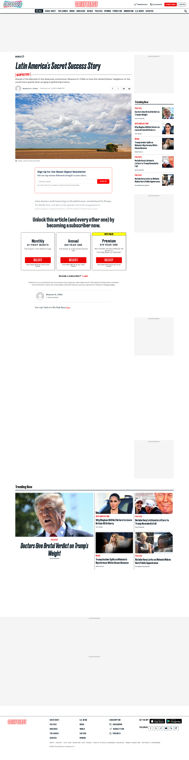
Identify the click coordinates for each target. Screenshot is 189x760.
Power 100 (117, 11)
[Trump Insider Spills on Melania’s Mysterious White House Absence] (168, 149)
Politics (98, 11)
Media (72, 11)
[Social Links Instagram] (161, 728)
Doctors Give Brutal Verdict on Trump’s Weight (54, 549)
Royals (90, 11)
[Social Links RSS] (171, 728)
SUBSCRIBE (170, 4)
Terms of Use (65, 185)
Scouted (149, 11)
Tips (65, 742)
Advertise (77, 742)
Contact (59, 742)
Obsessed (80, 11)
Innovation (128, 11)
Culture (83, 733)
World (82, 729)
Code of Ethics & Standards (104, 742)
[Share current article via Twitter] (118, 88)
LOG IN (182, 4)
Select (37, 260)
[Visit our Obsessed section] (21, 4)
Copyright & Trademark (151, 742)
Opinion (107, 11)
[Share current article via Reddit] (129, 88)
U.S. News (139, 11)
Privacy (89, 742)
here (68, 307)
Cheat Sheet (50, 11)
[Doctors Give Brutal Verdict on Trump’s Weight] (168, 118)
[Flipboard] (176, 728)
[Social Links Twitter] (156, 728)
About (52, 742)
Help (83, 742)
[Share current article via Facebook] (112, 88)
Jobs (69, 742)
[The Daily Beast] (86, 4)
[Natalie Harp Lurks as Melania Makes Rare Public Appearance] (168, 185)
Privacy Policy (75, 185)
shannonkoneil (53, 297)
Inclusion (120, 742)
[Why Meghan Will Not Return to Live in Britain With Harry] (168, 133)
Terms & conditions (132, 742)
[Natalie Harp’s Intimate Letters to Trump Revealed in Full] (168, 167)
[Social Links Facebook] (151, 728)
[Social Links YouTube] (166, 728)
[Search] (185, 11)
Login (85, 276)
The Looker (63, 11)
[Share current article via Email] (123, 88)
